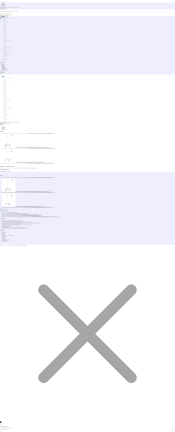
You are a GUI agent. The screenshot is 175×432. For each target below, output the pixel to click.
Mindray (5, 87)
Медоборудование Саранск (8, 49)
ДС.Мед (5, 36)
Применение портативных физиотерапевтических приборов (13, 227)
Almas (4, 78)
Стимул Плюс (6, 55)
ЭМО (4, 120)
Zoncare (5, 31)
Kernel (5, 84)
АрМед (5, 32)
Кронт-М (5, 44)
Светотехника (6, 53)
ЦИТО (5, 57)
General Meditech (6, 81)
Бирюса (5, 35)
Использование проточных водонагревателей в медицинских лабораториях (16, 224)
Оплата (3, 4)
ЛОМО (5, 46)
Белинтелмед (6, 33)
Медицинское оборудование (9, 11)
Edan (4, 79)
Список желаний (5, 240)
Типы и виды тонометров (6, 225)
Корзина (3, 233)
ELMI (4, 80)
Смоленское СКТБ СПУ (7, 54)
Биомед (5, 34)
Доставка (3, 127)
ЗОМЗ (4, 39)
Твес (4, 56)
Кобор (5, 43)
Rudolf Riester (6, 30)
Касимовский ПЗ (6, 41)
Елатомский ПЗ (6, 37)
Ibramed (5, 82)
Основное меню (2, 62)
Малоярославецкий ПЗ (7, 47)
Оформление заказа (6, 239)
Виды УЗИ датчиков (5, 226)
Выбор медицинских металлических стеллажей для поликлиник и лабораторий (17, 222)
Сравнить (3, 241)
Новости (3, 5)
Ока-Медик (5, 52)
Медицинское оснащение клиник (8, 235)
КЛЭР (4, 42)
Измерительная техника (7, 40)
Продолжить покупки (4, 429)
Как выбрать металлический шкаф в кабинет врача (11, 220)
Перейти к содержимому (5, 1)
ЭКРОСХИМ (5, 118)
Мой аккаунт (4, 236)
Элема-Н (5, 119)
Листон (5, 45)
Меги (4, 48)
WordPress (24, 245)
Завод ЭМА (5, 38)
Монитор (5, 51)
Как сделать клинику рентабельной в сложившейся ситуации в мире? (15, 228)
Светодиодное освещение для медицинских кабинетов (12, 221)
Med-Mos (5, 85)
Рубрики (3, 76)
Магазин (3, 234)
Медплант (5, 50)
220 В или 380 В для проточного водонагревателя (11, 223)
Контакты (3, 126)
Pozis (3, 65)
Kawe (4, 83)
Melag (4, 86)
